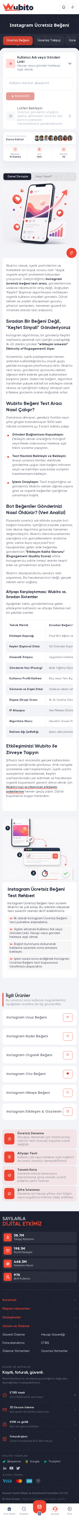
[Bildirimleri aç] (64, 7)
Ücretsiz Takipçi (49, 40)
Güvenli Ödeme (13, 1334)
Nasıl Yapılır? (44, 176)
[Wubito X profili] (18, 1468)
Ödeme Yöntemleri (16, 1351)
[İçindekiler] (71, 253)
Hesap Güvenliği (53, 1334)
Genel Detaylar (17, 176)
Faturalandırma (13, 1342)
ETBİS (45, 1342)
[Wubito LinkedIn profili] (4, 1468)
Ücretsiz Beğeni (17, 40)
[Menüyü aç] (73, 7)
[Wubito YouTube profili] (11, 1468)
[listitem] (37, 138)
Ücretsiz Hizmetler (54, 1351)
